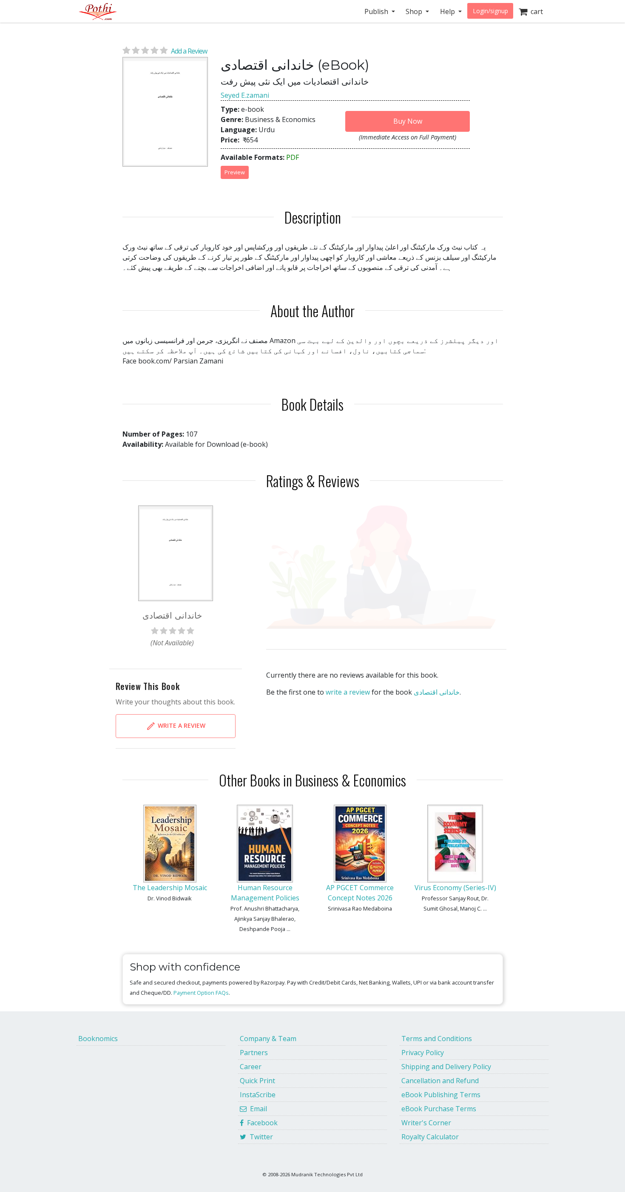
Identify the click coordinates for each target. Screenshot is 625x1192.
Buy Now (407, 121)
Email (257, 1108)
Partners (254, 1052)
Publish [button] (377, 11)
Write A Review (180, 725)
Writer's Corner (426, 1122)
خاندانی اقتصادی (437, 692)
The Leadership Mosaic (170, 887)
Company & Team (268, 1038)
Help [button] (448, 11)
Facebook (261, 1122)
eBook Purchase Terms (438, 1108)
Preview (234, 172)
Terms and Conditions (436, 1038)
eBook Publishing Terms (440, 1094)
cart (535, 11)
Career (250, 1066)
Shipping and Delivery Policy (446, 1066)
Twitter (259, 1136)
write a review (348, 692)
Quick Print (257, 1080)
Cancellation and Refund (440, 1080)
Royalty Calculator (430, 1136)
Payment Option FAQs (201, 992)
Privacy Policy (422, 1052)
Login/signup (490, 11)
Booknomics (98, 1038)
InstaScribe (258, 1094)
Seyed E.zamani (245, 95)
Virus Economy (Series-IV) (455, 887)
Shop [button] (415, 11)
